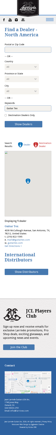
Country (9, 61)
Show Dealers (23, 124)
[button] (28, 181)
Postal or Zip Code (14, 44)
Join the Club (19, 347)
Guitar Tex (11, 226)
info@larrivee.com (19, 411)
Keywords (10, 103)
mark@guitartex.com (18, 239)
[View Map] (28, 392)
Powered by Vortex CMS (28, 427)
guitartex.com (15, 243)
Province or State (14, 73)
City (7, 85)
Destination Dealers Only (21, 115)
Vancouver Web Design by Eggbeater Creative (28, 424)
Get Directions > (13, 246)
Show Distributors (26, 271)
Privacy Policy (47, 422)
